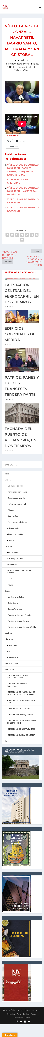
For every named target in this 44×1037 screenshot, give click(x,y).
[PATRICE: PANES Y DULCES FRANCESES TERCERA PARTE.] (22, 360)
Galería (11, 540)
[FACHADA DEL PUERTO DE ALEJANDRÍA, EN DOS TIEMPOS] (22, 413)
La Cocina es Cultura (17, 597)
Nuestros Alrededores (17, 522)
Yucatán (8, 546)
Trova (7, 651)
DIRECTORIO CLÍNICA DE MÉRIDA (21, 735)
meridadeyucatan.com (17, 63)
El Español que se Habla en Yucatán (19, 571)
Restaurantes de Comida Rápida (22, 627)
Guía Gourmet (14, 603)
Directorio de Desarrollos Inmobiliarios (18, 685)
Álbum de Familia (15, 534)
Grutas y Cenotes (15, 558)
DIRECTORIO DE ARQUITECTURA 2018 (21, 701)
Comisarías (13, 516)
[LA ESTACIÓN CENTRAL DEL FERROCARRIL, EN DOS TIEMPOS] (22, 279)
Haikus (7, 741)
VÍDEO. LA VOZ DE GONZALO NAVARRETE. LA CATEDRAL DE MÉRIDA (23, 191)
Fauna (10, 585)
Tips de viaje (13, 528)
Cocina (7, 591)
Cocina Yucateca (15, 609)
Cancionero (13, 657)
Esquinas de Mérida (16, 498)
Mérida (8, 480)
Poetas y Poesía (11, 663)
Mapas (11, 510)
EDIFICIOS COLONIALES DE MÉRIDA (20, 334)
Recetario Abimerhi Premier (20, 615)
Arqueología (13, 552)
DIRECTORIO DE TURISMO (19, 708)
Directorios (9, 669)
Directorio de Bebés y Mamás (20, 714)
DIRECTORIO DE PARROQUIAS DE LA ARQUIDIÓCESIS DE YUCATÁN (21, 693)
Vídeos (17, 70)
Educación (9, 639)
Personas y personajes (17, 492)
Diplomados (13, 645)
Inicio (7, 474)
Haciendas (12, 564)
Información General (17, 504)
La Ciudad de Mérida (25, 66)
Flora (10, 579)
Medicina (8, 633)
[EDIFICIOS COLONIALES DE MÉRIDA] (22, 316)
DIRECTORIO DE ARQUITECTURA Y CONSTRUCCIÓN (21, 722)
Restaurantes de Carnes (18, 621)
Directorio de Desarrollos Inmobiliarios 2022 (18, 676)
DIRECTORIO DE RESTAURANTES (21, 729)
